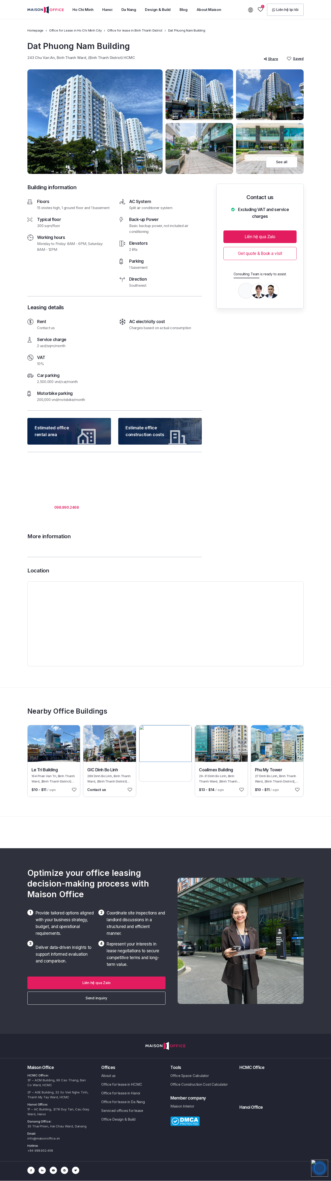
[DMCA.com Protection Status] (185, 1120)
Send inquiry (96, 998)
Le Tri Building (45, 769)
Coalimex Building (216, 769)
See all (281, 162)
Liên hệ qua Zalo (260, 236)
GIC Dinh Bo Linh (102, 769)
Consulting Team (247, 274)
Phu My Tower (268, 769)
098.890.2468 (66, 507)
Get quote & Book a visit (260, 253)
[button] (82, 9)
